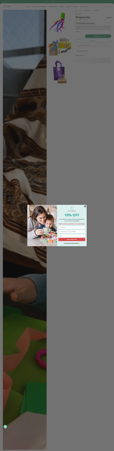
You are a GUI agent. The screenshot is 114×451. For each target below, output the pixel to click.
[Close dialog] (85, 206)
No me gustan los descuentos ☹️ (72, 243)
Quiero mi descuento (72, 239)
